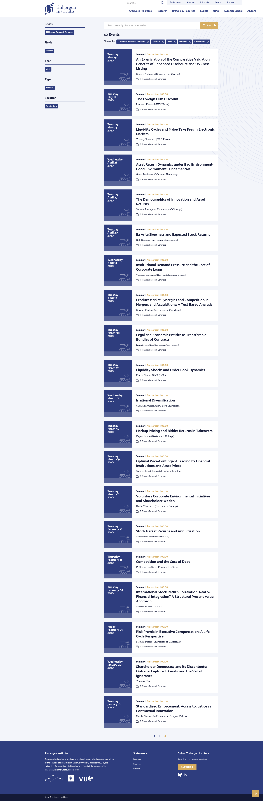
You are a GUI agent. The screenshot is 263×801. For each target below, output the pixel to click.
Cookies (136, 764)
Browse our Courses (183, 11)
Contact (218, 2)
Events (204, 11)
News (216, 11)
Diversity (137, 759)
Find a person (176, 2)
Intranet (231, 2)
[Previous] (155, 736)
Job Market (205, 2)
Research (162, 11)
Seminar (49, 88)
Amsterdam (51, 106)
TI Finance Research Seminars (59, 32)
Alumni (251, 11)
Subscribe (187, 767)
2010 (48, 69)
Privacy (136, 769)
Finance (49, 51)
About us (191, 2)
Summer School (233, 11)
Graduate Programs (140, 11)
